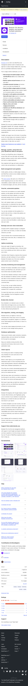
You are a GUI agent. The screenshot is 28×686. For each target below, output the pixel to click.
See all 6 (25, 583)
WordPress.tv (5, 651)
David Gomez (7, 562)
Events (16, 646)
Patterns (17, 640)
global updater (7, 179)
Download (4, 36)
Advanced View (5, 593)
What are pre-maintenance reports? (9, 533)
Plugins (16, 637)
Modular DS (13, 33)
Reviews (5, 45)
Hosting (3, 637)
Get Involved (18, 644)
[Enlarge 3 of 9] (11, 452)
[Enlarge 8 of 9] (25, 468)
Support (4, 55)
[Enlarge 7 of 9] (11, 468)
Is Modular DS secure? (6, 513)
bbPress (4, 660)
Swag (17, 651)
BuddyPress (4, 662)
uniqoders (6, 557)
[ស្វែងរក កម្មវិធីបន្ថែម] (15, 14)
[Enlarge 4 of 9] (25, 452)
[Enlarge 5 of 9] (11, 460)
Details (4, 41)
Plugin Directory (4, 5)
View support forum (6, 625)
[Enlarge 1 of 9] (11, 444)
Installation (5, 48)
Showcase (17, 633)
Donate (17, 648)
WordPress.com (5, 655)
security (20, 589)
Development (6, 51)
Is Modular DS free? (6, 504)
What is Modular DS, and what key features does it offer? (8, 488)
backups (19, 586)
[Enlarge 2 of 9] (25, 444)
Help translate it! (23, 9)
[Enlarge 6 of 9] (25, 460)
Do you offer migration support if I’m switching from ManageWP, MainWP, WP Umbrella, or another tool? (10, 523)
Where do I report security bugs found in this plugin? (7, 537)
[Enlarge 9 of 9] (11, 476)
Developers (4, 648)
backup (15, 586)
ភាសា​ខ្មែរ (6, 668)
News (2, 635)
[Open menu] (26, 2)
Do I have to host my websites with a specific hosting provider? (9, 509)
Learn (2, 644)
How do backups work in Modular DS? (10, 500)
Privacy (3, 640)
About (2, 633)
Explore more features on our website (11, 144)
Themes (16, 635)
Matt (3, 657)
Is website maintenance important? (9, 529)
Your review (4, 615)
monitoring (24, 586)
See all (25, 615)
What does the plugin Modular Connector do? (7, 518)
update (24, 589)
